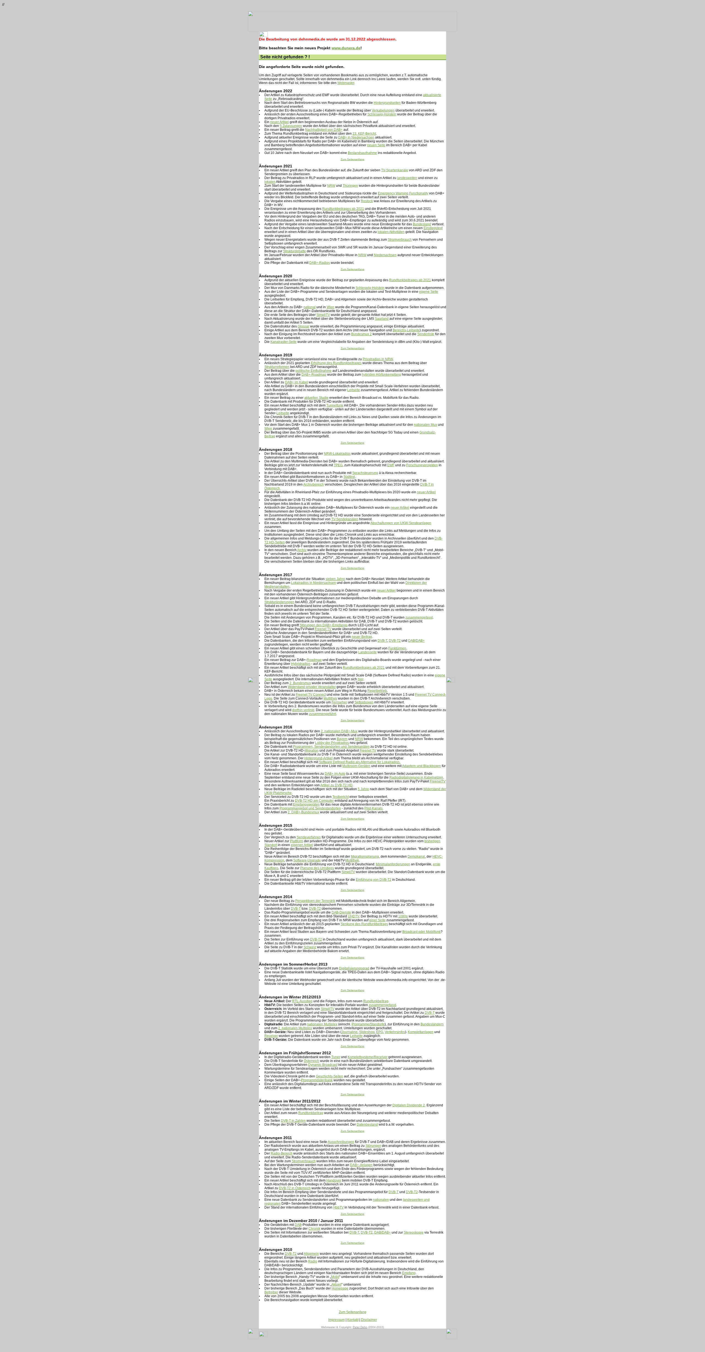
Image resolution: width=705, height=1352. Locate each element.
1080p (403, 916)
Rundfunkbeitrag (375, 1001)
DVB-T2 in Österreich (295, 1188)
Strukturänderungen (279, 602)
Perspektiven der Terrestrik (315, 901)
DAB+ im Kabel (296, 382)
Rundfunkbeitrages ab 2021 (343, 209)
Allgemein (311, 1254)
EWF (390, 465)
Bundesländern (432, 1024)
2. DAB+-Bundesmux (303, 812)
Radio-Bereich (281, 1153)
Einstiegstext (433, 228)
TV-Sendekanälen (344, 519)
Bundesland (422, 224)
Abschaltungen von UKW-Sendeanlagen (400, 523)
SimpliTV (323, 315)
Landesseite (367, 652)
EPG (379, 1032)
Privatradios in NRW (378, 359)
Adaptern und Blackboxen (421, 766)
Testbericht (340, 797)
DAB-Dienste (341, 912)
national (309, 307)
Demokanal (416, 856)
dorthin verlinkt (303, 710)
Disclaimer (369, 1320)
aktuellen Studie (316, 398)
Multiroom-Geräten (356, 766)
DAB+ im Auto (335, 774)
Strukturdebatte (294, 251)
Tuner (335, 1057)
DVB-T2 (395, 641)
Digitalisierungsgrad (354, 968)
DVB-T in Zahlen (293, 1121)
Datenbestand (367, 1124)
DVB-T (382, 641)
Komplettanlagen (420, 1032)
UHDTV (353, 916)
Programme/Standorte (368, 1024)
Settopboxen (363, 702)
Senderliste (425, 334)
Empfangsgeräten (306, 804)
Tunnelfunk (334, 405)
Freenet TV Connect (311, 695)
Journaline (349, 1032)
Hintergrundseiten (387, 103)
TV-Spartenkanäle (394, 170)
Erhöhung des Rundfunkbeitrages (336, 363)
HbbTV (338, 1207)
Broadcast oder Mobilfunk (421, 932)
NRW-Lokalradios (337, 454)
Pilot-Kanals (373, 808)
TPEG (338, 465)
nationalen (381, 1200)
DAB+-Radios (319, 263)
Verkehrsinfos (395, 1032)
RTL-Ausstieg (302, 1001)
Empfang (409, 1273)
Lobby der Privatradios (332, 743)
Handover (333, 1180)
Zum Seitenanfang (352, 159)
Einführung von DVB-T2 (373, 880)
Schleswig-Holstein (381, 114)
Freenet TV (323, 629)
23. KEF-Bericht (364, 134)
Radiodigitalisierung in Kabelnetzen (416, 777)
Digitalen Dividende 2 (408, 1105)
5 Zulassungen (291, 126)
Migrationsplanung (365, 856)
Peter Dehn (360, 1327)
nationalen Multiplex (322, 1024)
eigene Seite (428, 292)
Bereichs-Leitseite (406, 330)
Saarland (382, 319)
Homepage (340, 1288)
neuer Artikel (279, 122)
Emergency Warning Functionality (403, 193)
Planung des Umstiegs (317, 868)
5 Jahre (363, 789)
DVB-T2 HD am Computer (314, 801)
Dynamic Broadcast (322, 1065)
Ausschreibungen (341, 1142)
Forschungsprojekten (422, 465)
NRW (331, 186)
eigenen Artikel (302, 845)
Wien (330, 307)
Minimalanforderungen (393, 864)
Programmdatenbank (317, 1080)
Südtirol (349, 477)
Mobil (335, 1277)
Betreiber (271, 1292)
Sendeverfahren (309, 837)
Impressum (336, 1320)
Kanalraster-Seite (283, 342)
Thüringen (350, 186)
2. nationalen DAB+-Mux (339, 731)
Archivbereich (313, 484)
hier (360, 679)
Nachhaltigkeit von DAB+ (324, 130)
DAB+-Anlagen (361, 1165)
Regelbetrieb (377, 691)
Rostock (367, 201)
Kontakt (353, 1320)
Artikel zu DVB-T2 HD (336, 785)
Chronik (314, 1229)
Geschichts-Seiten (329, 1076)
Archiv (302, 550)
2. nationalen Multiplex (295, 1028)
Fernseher (339, 702)
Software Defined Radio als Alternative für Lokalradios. (359, 762)
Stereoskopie (414, 1232)
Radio (312, 1261)
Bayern (342, 739)
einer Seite (377, 920)
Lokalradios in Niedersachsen (313, 583)
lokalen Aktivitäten (391, 232)
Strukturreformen (276, 367)
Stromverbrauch (400, 240)
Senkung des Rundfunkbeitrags (364, 924)
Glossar (303, 326)
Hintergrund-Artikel (318, 758)
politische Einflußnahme (313, 371)
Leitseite (353, 390)
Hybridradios (300, 664)
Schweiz (309, 947)
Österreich (311, 1061)
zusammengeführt (322, 714)
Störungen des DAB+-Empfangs (324, 625)
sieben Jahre (335, 579)
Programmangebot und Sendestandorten (310, 808)
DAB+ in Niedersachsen (356, 137)
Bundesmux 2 (361, 334)
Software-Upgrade (307, 860)
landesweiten (407, 178)
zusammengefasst (419, 617)
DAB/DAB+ (416, 641)
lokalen (269, 182)
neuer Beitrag (362, 637)
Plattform (296, 841)
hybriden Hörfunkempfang (381, 374)
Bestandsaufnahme (362, 153)
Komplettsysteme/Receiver (367, 1057)
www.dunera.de (346, 48)
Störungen (373, 1146)
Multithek (330, 698)
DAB (298, 1225)
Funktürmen (397, 648)
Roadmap (314, 660)
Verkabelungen (383, 110)
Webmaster (345, 83)
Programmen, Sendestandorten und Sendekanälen (331, 747)
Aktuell (336, 1284)
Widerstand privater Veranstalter (312, 687)
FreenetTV (438, 781)
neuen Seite (376, 145)
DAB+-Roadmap (314, 374)
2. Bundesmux (300, 683)
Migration (312, 750)
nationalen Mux (425, 425)
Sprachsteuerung (365, 473)
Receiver (271, 1036)
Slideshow (367, 1032)
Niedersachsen (385, 255)
